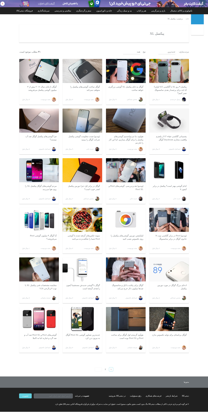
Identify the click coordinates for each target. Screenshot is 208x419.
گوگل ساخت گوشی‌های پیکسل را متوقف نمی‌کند (85, 88)
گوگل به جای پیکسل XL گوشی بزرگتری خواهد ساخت (125, 88)
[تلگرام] (20, 404)
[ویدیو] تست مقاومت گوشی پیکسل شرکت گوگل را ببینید (84, 138)
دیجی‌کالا (185, 396)
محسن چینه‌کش (132, 99)
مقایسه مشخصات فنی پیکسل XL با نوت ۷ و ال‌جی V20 (41, 287)
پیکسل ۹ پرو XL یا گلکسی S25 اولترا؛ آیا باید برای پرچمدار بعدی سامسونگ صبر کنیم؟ (170, 90)
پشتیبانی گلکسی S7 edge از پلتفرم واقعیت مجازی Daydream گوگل (171, 138)
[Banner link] (104, 3)
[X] (30, 404)
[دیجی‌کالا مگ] (197, 19)
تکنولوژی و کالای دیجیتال (181, 11)
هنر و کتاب (141, 11)
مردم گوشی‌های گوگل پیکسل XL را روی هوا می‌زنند (41, 187)
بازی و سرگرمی (158, 11)
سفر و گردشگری (83, 11)
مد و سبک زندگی (124, 11)
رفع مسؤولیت (135, 396)
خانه (187, 19)
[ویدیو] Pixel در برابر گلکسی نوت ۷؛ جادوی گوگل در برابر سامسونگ (171, 237)
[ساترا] (176, 382)
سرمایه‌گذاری (44, 11)
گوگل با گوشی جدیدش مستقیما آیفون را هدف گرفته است (83, 287)
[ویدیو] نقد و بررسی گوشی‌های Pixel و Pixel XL (126, 187)
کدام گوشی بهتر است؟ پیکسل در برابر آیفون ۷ (170, 187)
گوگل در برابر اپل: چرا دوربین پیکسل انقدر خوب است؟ (84, 187)
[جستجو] (197, 30)
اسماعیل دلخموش (174, 149)
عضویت (25, 396)
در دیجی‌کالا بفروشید (117, 396)
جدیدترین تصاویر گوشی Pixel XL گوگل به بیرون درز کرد (83, 336)
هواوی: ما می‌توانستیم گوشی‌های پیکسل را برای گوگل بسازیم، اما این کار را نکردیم (126, 139)
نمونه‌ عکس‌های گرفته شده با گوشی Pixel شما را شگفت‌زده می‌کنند (84, 237)
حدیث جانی (90, 149)
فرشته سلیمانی (45, 298)
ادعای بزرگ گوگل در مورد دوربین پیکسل (172, 287)
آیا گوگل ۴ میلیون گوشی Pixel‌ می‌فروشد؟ (43, 237)
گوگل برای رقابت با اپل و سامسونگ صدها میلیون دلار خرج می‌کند (127, 287)
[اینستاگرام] (25, 404)
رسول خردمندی (175, 99)
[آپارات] (35, 404)
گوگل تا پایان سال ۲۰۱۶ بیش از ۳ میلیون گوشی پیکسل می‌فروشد (42, 88)
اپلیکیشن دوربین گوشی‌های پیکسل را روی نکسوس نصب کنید (127, 237)
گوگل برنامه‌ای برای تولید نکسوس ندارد (169, 335)
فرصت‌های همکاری (153, 396)
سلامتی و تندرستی (62, 11)
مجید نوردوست (89, 99)
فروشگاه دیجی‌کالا (24, 11)
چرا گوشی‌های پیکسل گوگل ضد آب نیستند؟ (41, 138)
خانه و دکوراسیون (104, 11)
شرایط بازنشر (172, 396)
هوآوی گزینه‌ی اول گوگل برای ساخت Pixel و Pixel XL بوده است (127, 336)
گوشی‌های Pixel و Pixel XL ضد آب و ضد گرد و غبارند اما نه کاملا (40, 336)
